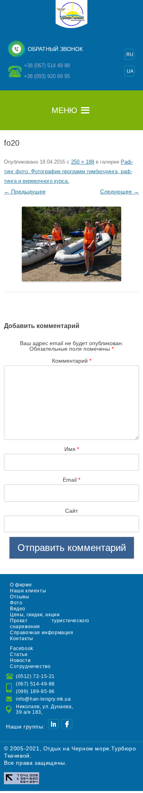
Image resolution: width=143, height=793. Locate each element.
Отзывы (19, 597)
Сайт (71, 511)
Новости (20, 660)
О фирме (21, 585)
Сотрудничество (30, 666)
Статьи (19, 654)
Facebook (21, 648)
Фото (16, 602)
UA (130, 71)
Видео (17, 608)
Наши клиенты (28, 591)
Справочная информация (41, 632)
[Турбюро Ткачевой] (71, 27)
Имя (71, 449)
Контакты (21, 638)
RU (129, 54)
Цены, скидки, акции (35, 614)
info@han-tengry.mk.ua (43, 699)
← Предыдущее (25, 191)
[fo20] (71, 244)
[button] (64, 110)
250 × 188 (82, 162)
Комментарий (71, 360)
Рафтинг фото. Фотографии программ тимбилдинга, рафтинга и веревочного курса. (68, 171)
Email (71, 480)
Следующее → (119, 191)
